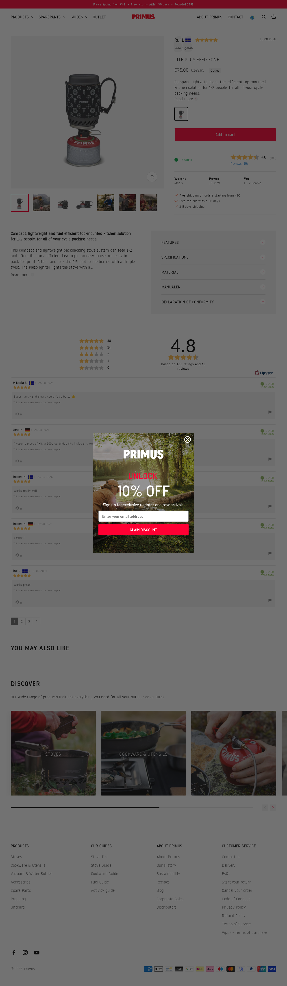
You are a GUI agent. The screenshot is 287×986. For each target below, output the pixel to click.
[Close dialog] (187, 439)
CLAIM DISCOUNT (143, 529)
